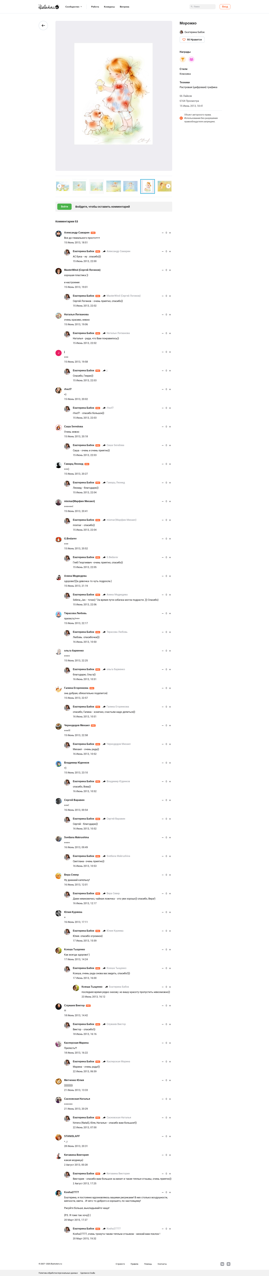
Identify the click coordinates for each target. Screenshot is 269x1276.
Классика (185, 73)
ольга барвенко (74, 650)
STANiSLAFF (72, 1136)
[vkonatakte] (222, 1264)
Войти (64, 206)
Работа (95, 6)
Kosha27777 (71, 1192)
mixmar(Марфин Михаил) (79, 501)
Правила (134, 1264)
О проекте (120, 1264)
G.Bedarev (70, 538)
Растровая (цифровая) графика (198, 87)
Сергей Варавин (74, 800)
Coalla (92, 1273)
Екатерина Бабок (86, 251)
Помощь (148, 1264)
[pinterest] (228, 1264)
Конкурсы (109, 6)
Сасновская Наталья (77, 1098)
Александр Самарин (79, 232)
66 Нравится (194, 39)
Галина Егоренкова (79, 687)
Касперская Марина (76, 1042)
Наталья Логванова (76, 314)
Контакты (162, 1264)
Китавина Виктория (76, 1154)
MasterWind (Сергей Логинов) (82, 269)
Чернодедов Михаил (79, 725)
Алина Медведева (75, 575)
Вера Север (71, 874)
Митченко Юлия (74, 1080)
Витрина (124, 6)
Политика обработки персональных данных (58, 1273)
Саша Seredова (73, 426)
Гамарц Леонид (76, 463)
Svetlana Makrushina (76, 837)
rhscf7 (68, 389)
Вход (225, 6)
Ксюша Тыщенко (74, 949)
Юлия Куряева (73, 912)
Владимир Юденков (76, 762)
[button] (59, 186)
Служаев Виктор (77, 1005)
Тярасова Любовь (75, 613)
